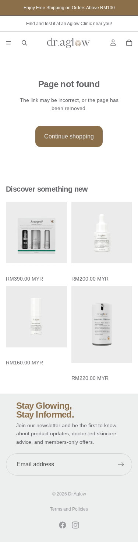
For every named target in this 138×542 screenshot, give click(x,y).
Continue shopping (69, 136)
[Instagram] (75, 525)
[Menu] (8, 42)
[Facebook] (62, 525)
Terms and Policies (69, 509)
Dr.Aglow (77, 494)
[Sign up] (121, 464)
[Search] (24, 43)
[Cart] (129, 43)
